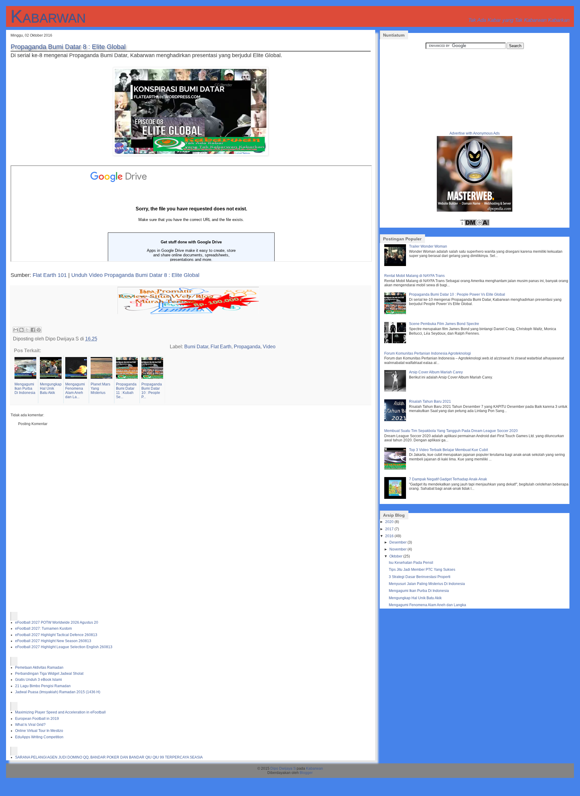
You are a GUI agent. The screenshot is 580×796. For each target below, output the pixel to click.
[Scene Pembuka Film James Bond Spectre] (396, 342)
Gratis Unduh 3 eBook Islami (38, 679)
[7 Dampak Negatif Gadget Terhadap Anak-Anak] (396, 497)
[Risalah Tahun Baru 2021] (396, 420)
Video (269, 346)
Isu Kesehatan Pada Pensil (411, 562)
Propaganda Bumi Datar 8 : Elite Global (68, 46)
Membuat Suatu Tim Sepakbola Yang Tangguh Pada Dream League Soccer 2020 (451, 431)
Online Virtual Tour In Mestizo (39, 731)
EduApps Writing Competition (39, 737)
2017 (389, 529)
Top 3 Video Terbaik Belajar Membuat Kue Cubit (448, 450)
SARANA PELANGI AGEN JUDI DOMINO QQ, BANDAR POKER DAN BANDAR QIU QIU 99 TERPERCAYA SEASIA (109, 757)
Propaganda (247, 346)
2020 (389, 522)
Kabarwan (48, 16)
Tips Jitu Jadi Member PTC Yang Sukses (422, 569)
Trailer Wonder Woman (428, 246)
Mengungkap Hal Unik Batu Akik (415, 598)
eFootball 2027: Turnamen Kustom (43, 628)
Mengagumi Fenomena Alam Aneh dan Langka (427, 605)
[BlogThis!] (21, 330)
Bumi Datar (196, 346)
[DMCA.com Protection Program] (474, 225)
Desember (398, 542)
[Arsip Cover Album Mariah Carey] (396, 390)
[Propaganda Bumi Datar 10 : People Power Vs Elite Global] (396, 313)
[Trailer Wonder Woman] (396, 265)
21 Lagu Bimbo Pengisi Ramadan (43, 686)
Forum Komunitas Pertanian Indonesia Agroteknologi (427, 353)
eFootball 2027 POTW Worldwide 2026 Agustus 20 (56, 622)
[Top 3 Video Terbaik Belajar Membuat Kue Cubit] (396, 468)
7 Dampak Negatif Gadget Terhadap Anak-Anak (448, 479)
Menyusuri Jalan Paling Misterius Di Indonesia (427, 584)
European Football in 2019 (37, 718)
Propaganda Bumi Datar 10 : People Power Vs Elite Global (457, 294)
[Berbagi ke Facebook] (33, 330)
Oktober (395, 556)
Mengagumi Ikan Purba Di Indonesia (419, 591)
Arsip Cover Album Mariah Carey (436, 372)
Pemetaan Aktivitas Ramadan (39, 667)
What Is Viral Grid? (30, 725)
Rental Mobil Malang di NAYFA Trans (414, 276)
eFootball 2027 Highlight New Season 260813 (53, 641)
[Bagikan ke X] (27, 330)
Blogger (306, 773)
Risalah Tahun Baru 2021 (430, 401)
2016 (389, 536)
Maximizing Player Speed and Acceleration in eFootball (60, 712)
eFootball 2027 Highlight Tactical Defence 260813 (56, 635)
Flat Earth (221, 346)
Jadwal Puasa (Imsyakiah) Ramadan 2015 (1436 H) (57, 692)
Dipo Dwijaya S (283, 768)
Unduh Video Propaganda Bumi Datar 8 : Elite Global (135, 275)
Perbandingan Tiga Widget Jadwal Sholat (49, 673)
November (398, 549)
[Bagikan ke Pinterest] (39, 330)
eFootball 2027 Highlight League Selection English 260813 (63, 647)
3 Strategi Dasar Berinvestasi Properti (419, 577)
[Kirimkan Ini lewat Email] (16, 330)
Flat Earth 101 (50, 275)
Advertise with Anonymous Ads (475, 133)
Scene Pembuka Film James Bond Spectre (444, 324)
